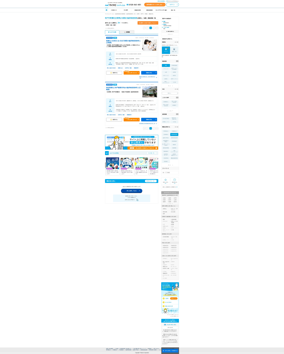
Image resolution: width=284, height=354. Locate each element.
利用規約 (150, 348)
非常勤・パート (166, 121)
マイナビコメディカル (109, 13)
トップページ (106, 10)
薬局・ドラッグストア (166, 82)
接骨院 (165, 78)
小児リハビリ (166, 75)
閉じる (169, 85)
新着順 (128, 32)
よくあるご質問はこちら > (174, 316)
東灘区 (146, 13)
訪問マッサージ (174, 78)
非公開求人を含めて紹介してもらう (147, 23)
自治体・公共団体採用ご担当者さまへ (124, 348)
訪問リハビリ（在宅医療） (174, 69)
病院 (166, 65)
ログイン (172, 4)
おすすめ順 (113, 32)
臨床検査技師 (128, 349)
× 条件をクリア (170, 34)
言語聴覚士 (121, 349)
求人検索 (126, 10)
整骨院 (174, 75)
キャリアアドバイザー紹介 (161, 10)
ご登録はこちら (173, 298)
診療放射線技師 (144, 349)
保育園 (174, 72)
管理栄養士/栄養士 (153, 349)
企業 (166, 72)
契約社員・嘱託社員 (174, 118)
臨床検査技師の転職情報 (120, 13)
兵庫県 (138, 13)
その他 (174, 82)
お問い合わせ (156, 348)
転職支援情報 (149, 10)
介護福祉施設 (174, 65)
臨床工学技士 (136, 349)
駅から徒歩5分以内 (174, 102)
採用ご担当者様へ (161, 1)
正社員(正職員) (166, 118)
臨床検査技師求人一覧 (130, 13)
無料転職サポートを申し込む (154, 4)
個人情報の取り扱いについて (140, 348)
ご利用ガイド (114, 10)
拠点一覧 (173, 10)
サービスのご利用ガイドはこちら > (173, 314)
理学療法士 (108, 349)
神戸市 (142, 13)
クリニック (166, 68)
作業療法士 (115, 349)
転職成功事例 (138, 10)
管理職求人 (166, 101)
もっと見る (169, 110)
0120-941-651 (134, 4)
